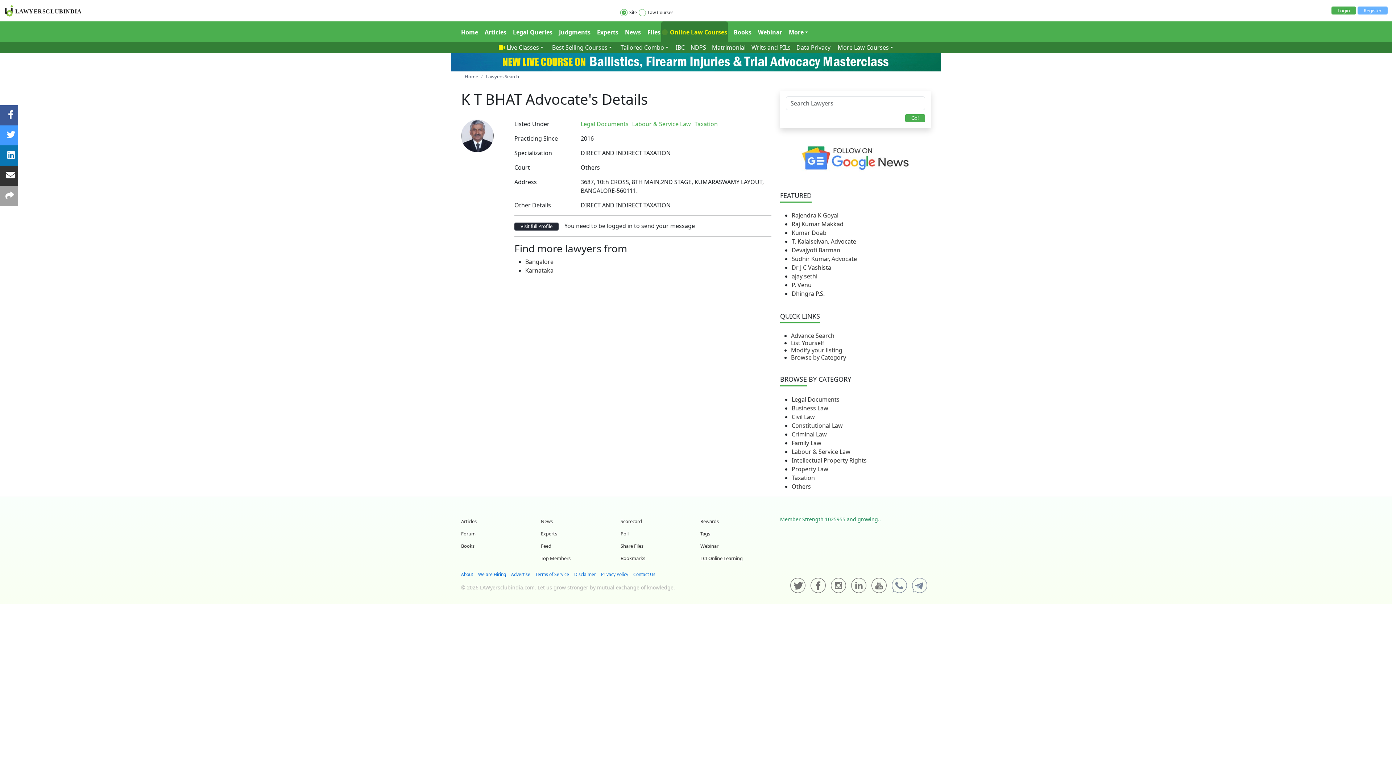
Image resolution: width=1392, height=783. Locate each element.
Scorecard (631, 521)
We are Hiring (492, 574)
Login (1344, 10)
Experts (607, 32)
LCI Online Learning (721, 558)
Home (469, 32)
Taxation (803, 478)
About (467, 574)
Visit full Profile (536, 226)
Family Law (806, 443)
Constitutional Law (817, 426)
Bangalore (539, 262)
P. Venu (802, 285)
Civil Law (803, 417)
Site (633, 12)
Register (1372, 10)
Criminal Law (809, 434)
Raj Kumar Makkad (818, 224)
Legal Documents (816, 399)
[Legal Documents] (722, 124)
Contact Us (644, 574)
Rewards (709, 521)
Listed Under (532, 124)
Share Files (632, 546)
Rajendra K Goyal (815, 215)
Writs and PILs (771, 47)
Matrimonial (729, 47)
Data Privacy (813, 47)
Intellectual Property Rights (829, 460)
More (796, 32)
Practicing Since (536, 138)
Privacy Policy (614, 574)
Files (653, 32)
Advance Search (812, 336)
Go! (915, 118)
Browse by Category (818, 357)
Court (522, 167)
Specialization (533, 153)
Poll (625, 533)
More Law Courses (863, 47)
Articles (495, 32)
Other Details (532, 205)
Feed (546, 546)
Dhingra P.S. (808, 294)
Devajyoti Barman (816, 250)
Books (742, 32)
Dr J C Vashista (811, 268)
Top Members (556, 558)
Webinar (770, 32)
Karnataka (539, 270)
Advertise (520, 574)
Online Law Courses (697, 32)
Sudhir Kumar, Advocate (824, 259)
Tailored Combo (642, 47)
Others (801, 486)
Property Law (810, 469)
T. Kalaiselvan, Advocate (824, 241)
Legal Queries (532, 32)
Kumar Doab (809, 233)
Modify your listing (816, 350)
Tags (705, 533)
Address (525, 182)
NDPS (698, 47)
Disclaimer (585, 574)
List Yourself (807, 343)
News (633, 32)
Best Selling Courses (580, 47)
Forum (468, 533)
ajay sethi (804, 276)
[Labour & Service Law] (723, 124)
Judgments (575, 32)
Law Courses (661, 12)
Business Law (810, 408)
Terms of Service (552, 574)
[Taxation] (725, 124)
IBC (680, 47)
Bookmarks (633, 558)
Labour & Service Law (821, 452)
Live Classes (523, 47)
